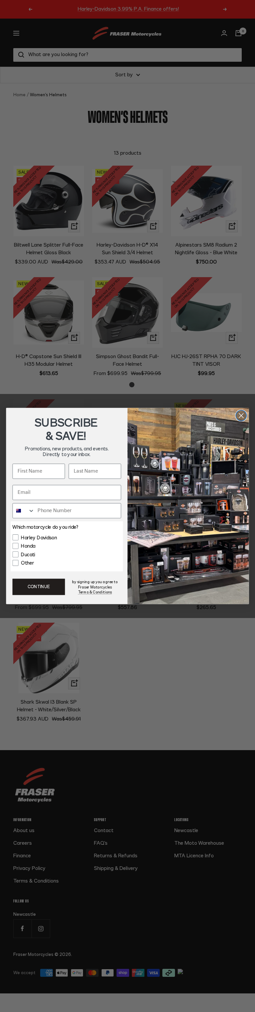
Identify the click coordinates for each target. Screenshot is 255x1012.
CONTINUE (39, 587)
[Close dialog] (241, 415)
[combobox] (24, 511)
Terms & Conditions (95, 592)
